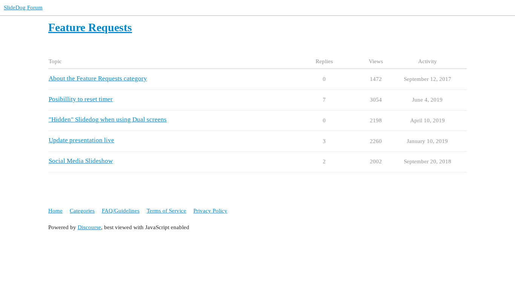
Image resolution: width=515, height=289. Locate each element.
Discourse (89, 227)
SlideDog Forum (23, 8)
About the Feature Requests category (98, 78)
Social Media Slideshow (81, 160)
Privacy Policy (210, 211)
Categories (82, 211)
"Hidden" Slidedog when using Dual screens (108, 119)
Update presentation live (81, 140)
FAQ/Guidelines (120, 211)
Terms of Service (166, 211)
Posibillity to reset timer (81, 99)
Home (55, 211)
